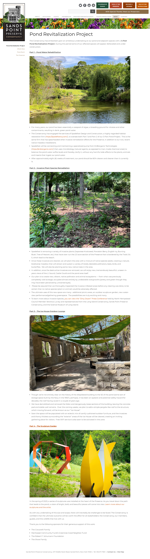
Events (56, 16)
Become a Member (129, 5)
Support (124, 16)
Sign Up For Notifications (142, 5)
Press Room (21, 52)
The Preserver (20, 55)
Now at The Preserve (116, 5)
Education (47, 16)
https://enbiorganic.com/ (42, 149)
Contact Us (111, 552)
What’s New (21, 49)
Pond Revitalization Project (15, 46)
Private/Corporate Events (83, 16)
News (116, 16)
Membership (66, 16)
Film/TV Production (103, 16)
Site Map (120, 552)
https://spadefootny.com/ (56, 136)
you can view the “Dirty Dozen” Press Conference (85, 299)
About (37, 16)
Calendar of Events (102, 5)
